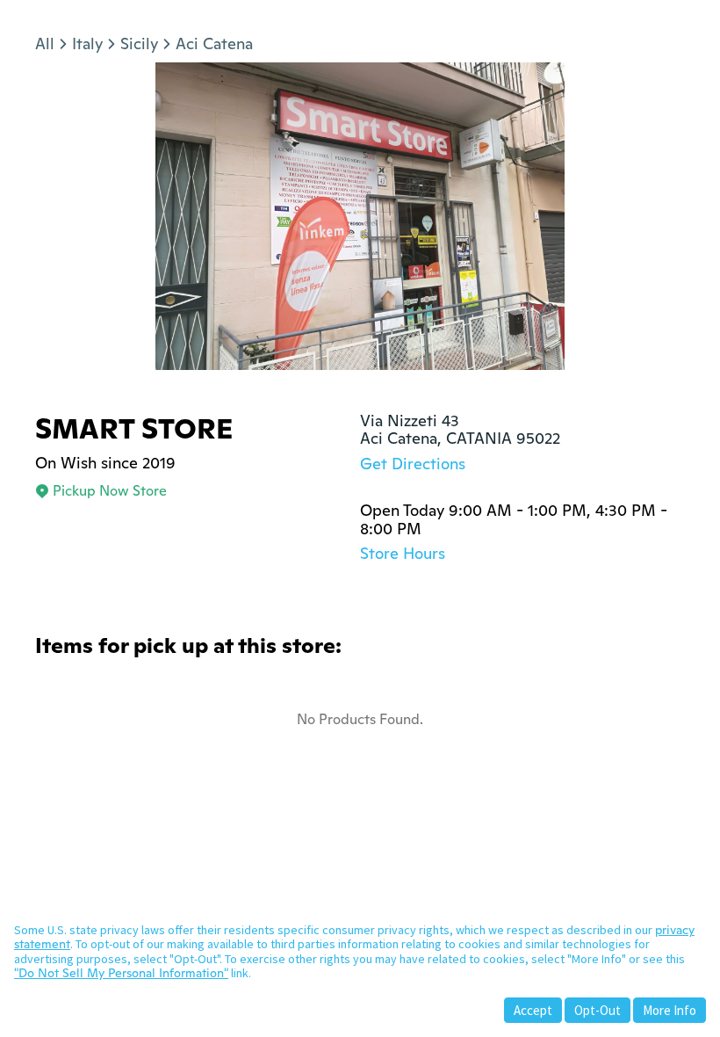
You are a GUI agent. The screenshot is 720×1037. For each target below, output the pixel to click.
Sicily (139, 43)
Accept (533, 1010)
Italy (87, 43)
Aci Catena (214, 43)
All (44, 43)
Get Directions (412, 463)
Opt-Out (597, 1010)
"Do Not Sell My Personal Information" (121, 973)
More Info (669, 1010)
